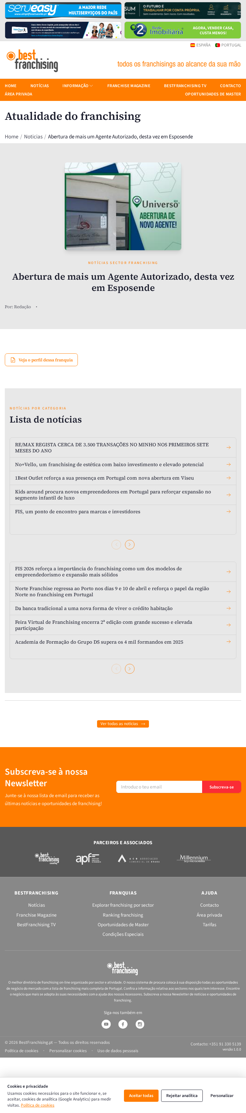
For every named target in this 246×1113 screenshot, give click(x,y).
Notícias (39, 86)
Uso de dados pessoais (117, 1051)
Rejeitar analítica (182, 1095)
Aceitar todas (141, 1095)
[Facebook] (123, 1024)
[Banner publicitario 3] (63, 30)
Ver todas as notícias (119, 724)
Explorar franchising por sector (123, 905)
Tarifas (209, 924)
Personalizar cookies (68, 1051)
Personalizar (222, 1095)
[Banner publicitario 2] (182, 10)
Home (11, 137)
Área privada (18, 94)
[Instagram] (140, 1024)
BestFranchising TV (185, 86)
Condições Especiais (123, 934)
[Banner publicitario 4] (182, 30)
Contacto (230, 86)
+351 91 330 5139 (225, 1044)
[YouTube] (106, 1024)
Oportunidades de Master (213, 94)
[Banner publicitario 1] (63, 10)
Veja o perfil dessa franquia (46, 360)
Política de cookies (37, 1105)
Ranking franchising (123, 915)
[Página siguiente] (130, 544)
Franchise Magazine (128, 86)
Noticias (33, 137)
